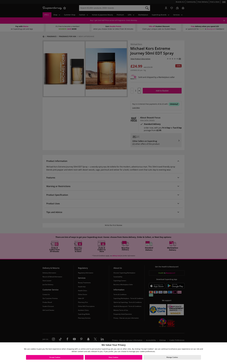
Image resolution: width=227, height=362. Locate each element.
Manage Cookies (172, 357)
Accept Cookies (54, 357)
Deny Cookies (113, 357)
